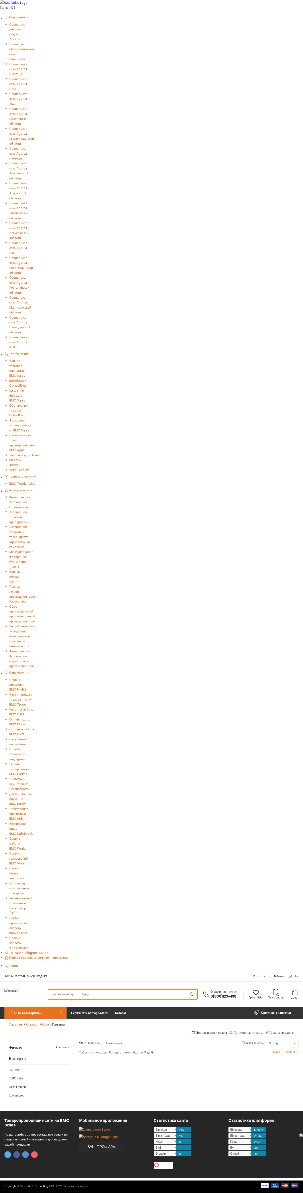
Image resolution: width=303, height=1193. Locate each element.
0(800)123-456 (223, 996)
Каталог (31, 1024)
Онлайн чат (219, 992)
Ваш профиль (101, 1146)
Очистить (62, 1047)
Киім (45, 1024)
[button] (35, 1013)
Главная (15, 1024)
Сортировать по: (90, 1042)
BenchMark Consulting (34, 1186)
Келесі (290, 1052)
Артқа (276, 1052)
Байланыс (279, 976)
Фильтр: (15, 1047)
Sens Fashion (17, 1087)
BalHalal (14, 1070)
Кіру (296, 976)
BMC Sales (16, 1078)
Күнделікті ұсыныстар (276, 1012)
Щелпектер (16, 1095)
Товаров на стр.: (253, 1042)
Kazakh (257, 976)
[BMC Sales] (14, 2)
